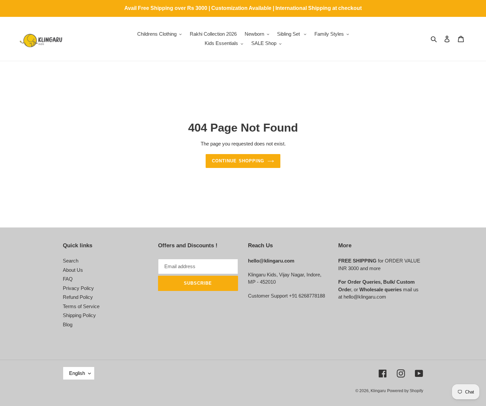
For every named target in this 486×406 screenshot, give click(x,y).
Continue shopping (238, 160)
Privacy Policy (78, 288)
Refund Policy (78, 297)
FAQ (68, 279)
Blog (67, 324)
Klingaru (378, 390)
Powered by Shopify (405, 390)
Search (70, 261)
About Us (73, 270)
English (77, 373)
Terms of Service (81, 306)
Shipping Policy (79, 315)
